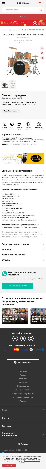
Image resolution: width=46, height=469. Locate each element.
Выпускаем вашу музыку (23, 393)
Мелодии (23, 382)
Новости (23, 371)
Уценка (22, 401)
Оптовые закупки (23, 390)
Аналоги (6, 249)
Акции (23, 375)
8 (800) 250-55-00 (22, 450)
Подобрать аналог (11, 111)
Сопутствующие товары (15, 244)
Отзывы (6, 260)
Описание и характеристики (17, 170)
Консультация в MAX (17, 286)
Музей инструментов (23, 397)
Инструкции (23, 386)
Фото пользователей (13, 254)
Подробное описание (28, 144)
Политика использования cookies (30, 461)
